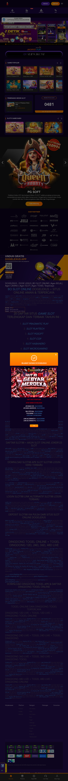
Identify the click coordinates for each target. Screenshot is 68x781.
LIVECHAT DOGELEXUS (34, 415)
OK (34, 425)
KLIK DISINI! (38, 406)
